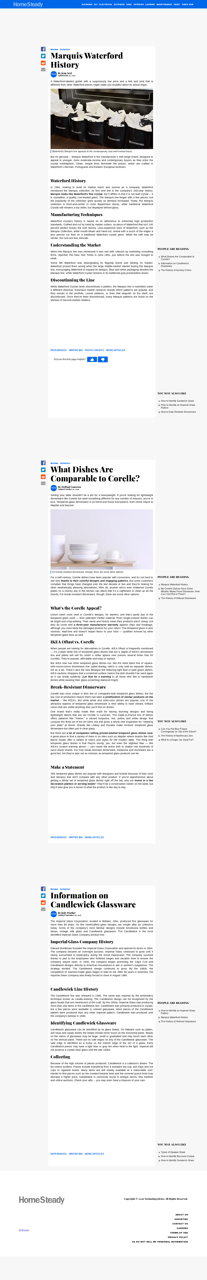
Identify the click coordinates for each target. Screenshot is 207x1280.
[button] (43, 51)
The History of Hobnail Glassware (178, 598)
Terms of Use (179, 1233)
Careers (182, 1228)
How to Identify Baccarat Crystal (177, 1156)
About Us (181, 1215)
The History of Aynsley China (176, 270)
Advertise (181, 1219)
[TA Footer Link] (47, 1230)
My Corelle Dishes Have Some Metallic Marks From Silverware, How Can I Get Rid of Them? (180, 591)
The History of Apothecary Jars (177, 735)
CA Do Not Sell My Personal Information (160, 1242)
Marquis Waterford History (174, 584)
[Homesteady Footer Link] (47, 1200)
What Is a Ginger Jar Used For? (177, 740)
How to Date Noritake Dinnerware (178, 412)
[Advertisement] (102, 326)
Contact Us (180, 1224)
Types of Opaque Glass (173, 1152)
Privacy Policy (178, 1237)
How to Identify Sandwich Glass (177, 401)
